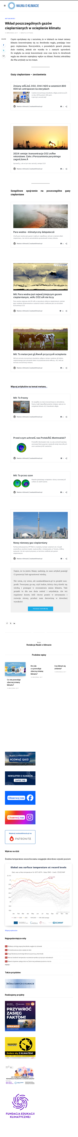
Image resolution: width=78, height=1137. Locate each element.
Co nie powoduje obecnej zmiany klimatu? (14, 682)
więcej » (7, 964)
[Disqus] (39, 719)
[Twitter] (3, 50)
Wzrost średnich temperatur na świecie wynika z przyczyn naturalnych (29, 957)
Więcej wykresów (11, 930)
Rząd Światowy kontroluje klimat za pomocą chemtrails (24, 954)
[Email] (3, 56)
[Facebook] (3, 45)
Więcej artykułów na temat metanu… (29, 386)
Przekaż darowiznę (40, 608)
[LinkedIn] (14, 623)
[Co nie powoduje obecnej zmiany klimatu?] (15, 669)
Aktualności (10, 18)
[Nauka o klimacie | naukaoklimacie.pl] (23, 6)
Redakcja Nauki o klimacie (39, 645)
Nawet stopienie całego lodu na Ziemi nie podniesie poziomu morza (28, 961)
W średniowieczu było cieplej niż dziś (18, 950)
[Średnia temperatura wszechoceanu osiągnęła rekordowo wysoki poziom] (38, 925)
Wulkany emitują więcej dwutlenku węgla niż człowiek (23, 946)
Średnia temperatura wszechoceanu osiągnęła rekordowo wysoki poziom (38, 859)
